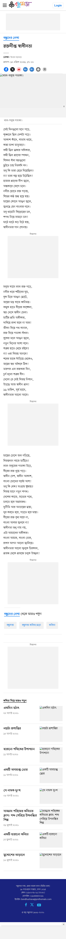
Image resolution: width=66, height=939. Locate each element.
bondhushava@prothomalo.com (36, 899)
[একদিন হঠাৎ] (51, 713)
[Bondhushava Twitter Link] (33, 905)
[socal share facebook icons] (6, 71)
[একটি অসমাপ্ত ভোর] (51, 775)
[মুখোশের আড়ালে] (51, 860)
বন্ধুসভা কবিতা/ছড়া (31, 625)
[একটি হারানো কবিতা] (51, 840)
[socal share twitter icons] (13, 71)
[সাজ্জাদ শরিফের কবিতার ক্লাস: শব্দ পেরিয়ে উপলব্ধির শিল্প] (51, 818)
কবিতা (52, 625)
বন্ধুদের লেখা (11, 38)
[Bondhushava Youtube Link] (39, 905)
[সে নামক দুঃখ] (51, 796)
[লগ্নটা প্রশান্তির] (51, 734)
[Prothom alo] (20, 7)
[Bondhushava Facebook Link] (27, 905)
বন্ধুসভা (10, 625)
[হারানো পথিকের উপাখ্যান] (51, 755)
